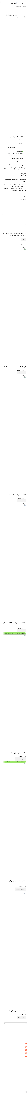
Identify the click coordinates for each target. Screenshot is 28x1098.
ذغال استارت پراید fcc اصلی (16, 494)
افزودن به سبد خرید (11, 147)
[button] (20, 759)
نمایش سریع (24, 363)
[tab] (17, 164)
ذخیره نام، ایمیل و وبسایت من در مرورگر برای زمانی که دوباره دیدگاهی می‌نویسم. (14, 234)
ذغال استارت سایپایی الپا (17, 881)
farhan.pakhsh (21, 1053)
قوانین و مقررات (23, 1074)
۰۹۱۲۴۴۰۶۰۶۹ (18, 0)
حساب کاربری (23, 1071)
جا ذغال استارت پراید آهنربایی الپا (14, 623)
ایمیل (24, 224)
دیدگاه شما (23, 199)
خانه (24, 15)
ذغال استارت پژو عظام (18, 753)
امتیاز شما (23, 193)
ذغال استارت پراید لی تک (17, 1011)
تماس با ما (24, 1068)
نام (25, 217)
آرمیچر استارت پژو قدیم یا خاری (15, 366)
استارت (20, 15)
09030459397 (10, 0)
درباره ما (25, 1064)
